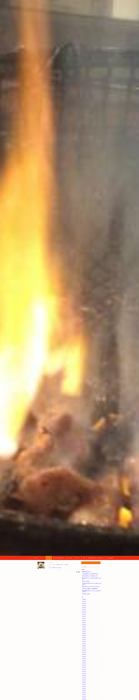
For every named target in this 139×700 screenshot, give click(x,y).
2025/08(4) (84, 624)
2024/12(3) (84, 641)
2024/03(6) (84, 660)
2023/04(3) (84, 684)
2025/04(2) (84, 633)
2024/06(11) (84, 654)
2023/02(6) (84, 688)
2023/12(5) (84, 667)
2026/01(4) (84, 614)
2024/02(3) (84, 662)
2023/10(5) (84, 671)
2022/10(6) (84, 696)
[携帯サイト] (78, 572)
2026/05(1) (84, 605)
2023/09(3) (84, 673)
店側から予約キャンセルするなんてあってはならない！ (91, 586)
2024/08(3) (84, 650)
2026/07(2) (84, 601)
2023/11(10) (84, 669)
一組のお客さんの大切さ (86, 593)
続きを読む (60, 567)
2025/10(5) (84, 620)
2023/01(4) (84, 690)
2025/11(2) (84, 618)
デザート (50, 566)
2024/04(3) (84, 658)
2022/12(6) (84, 692)
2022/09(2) (84, 698)
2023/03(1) (84, 686)
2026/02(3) (84, 611)
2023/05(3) (84, 681)
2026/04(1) (84, 607)
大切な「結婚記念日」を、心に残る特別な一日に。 (90, 573)
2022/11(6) (84, 694)
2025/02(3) (84, 637)
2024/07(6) (84, 652)
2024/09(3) (84, 647)
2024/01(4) (84, 664)
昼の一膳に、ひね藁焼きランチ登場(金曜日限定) (90, 588)
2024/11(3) (84, 643)
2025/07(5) (84, 626)
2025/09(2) (84, 622)
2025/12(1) (84, 616)
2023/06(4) (84, 679)
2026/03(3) (84, 609)
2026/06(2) (84, 603)
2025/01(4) (84, 639)
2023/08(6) (84, 675)
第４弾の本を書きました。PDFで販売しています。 (90, 575)
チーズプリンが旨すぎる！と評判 (58, 565)
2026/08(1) (84, 599)
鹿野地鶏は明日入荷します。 (86, 571)
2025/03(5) (84, 635)
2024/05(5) (84, 656)
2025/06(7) (84, 628)
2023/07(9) (84, 677)
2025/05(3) (84, 630)
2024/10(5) (84, 645)
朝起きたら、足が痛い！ (86, 581)
